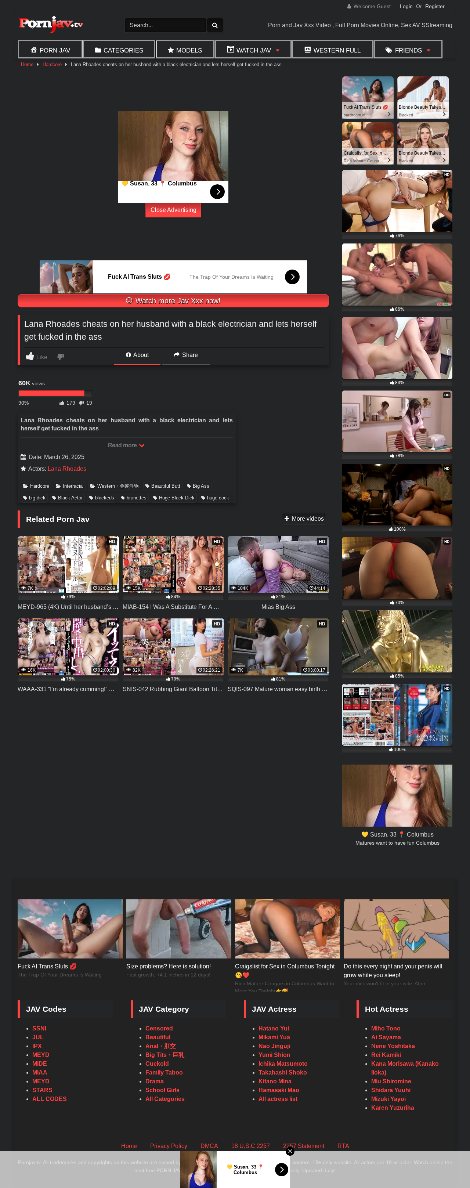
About (140, 355)
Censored (159, 1028)
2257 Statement (303, 1146)
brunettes (137, 498)
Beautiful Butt (165, 486)
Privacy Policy (168, 1146)
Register (435, 6)
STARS (42, 1090)
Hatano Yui (273, 1028)
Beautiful (157, 1037)
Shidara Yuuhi (391, 1090)
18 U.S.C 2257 (250, 1146)
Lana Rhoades (67, 469)
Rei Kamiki (386, 1055)
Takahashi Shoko (282, 1072)
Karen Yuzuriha (392, 1108)
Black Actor (70, 498)
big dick (37, 498)
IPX (37, 1046)
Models (189, 50)
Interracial (73, 486)
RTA (343, 1146)
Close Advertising (173, 210)
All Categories (165, 1099)
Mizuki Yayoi (388, 1099)
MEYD (41, 1055)
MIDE (39, 1064)
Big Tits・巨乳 (164, 1055)
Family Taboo (164, 1072)
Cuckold (157, 1064)
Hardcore (52, 64)
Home (27, 64)
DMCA (209, 1146)
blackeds (104, 498)
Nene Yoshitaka (393, 1046)
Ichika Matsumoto (283, 1064)
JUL (38, 1037)
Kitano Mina (275, 1081)
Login (406, 6)
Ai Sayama (386, 1037)
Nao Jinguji (274, 1046)
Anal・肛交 (160, 1046)
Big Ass (201, 486)
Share (189, 355)
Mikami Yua (274, 1037)
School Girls (162, 1090)
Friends (408, 50)
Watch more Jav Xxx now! (177, 301)
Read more (123, 445)
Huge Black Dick (177, 498)
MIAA (39, 1072)
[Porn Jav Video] (51, 25)
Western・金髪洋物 (118, 486)
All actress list (277, 1099)
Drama (154, 1081)
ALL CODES (49, 1099)
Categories (123, 50)
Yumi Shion (274, 1055)
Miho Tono (386, 1028)
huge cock (218, 498)
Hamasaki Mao (278, 1090)
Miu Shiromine (391, 1081)
